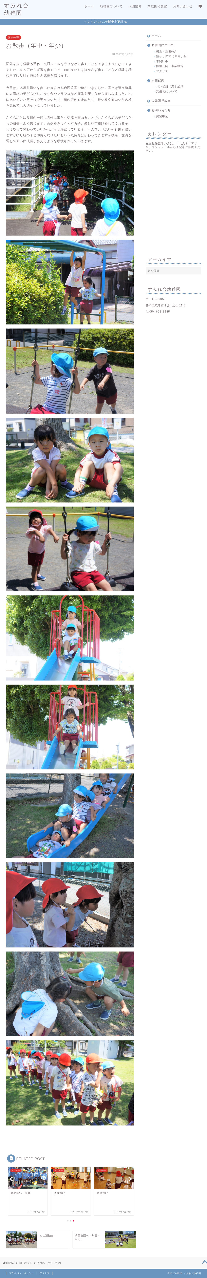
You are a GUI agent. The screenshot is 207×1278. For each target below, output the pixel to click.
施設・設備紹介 (166, 51)
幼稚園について (111, 6)
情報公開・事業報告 (169, 66)
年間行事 (162, 61)
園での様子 (13, 37)
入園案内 (135, 6)
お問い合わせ (183, 6)
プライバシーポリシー (21, 1273)
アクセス (162, 71)
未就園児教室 (157, 6)
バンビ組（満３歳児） (171, 86)
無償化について (166, 91)
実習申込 (162, 116)
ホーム (89, 6)
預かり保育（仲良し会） (172, 56)
